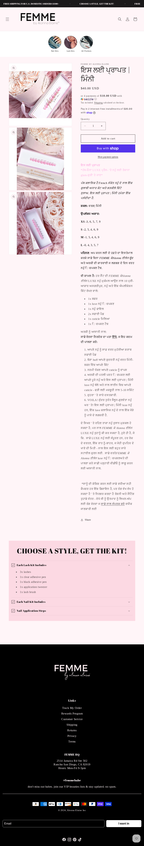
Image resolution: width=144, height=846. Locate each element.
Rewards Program (72, 713)
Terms (72, 741)
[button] (7, 19)
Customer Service (72, 719)
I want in (123, 823)
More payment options (108, 157)
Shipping (98, 102)
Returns (72, 730)
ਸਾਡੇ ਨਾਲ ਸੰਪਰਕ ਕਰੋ (113, 503)
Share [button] (88, 519)
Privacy (72, 735)
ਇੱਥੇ (114, 336)
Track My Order (72, 707)
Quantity (85, 119)
